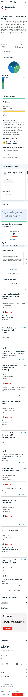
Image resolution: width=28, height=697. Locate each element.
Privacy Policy (4, 681)
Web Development (8, 83)
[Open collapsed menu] (2, 2)
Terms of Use (3, 689)
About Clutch (4, 669)
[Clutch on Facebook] (2, 664)
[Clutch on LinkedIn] (22, 664)
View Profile (13, 198)
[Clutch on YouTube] (17, 664)
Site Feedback (4, 655)
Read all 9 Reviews (14, 269)
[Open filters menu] (25, 289)
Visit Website (6, 694)
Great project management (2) (17, 245)
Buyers (2, 672)
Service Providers (5, 676)
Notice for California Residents (7, 686)
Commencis (10, 7)
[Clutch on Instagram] (12, 664)
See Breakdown (13, 239)
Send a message (7, 628)
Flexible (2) (5, 245)
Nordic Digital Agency (15, 173)
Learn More (6, 217)
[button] (12, 289)
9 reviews (13, 9)
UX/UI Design (7, 79)
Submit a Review (13, 283)
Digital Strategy (7, 81)
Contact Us (3, 658)
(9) (17, 236)
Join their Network (8, 12)
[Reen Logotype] (5, 173)
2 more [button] (17, 181)
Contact (16, 694)
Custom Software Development (10, 157)
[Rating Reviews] (8, 9)
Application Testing (8, 88)
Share (24, 293)
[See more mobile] (22, 322)
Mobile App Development (9, 77)
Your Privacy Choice (5, 684)
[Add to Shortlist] (25, 694)
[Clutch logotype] (14, 2)
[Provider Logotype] (2, 7)
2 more (6, 160)
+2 (25, 47)
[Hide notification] (25, 211)
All (4, 150)
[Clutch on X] (7, 664)
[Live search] (25, 2)
